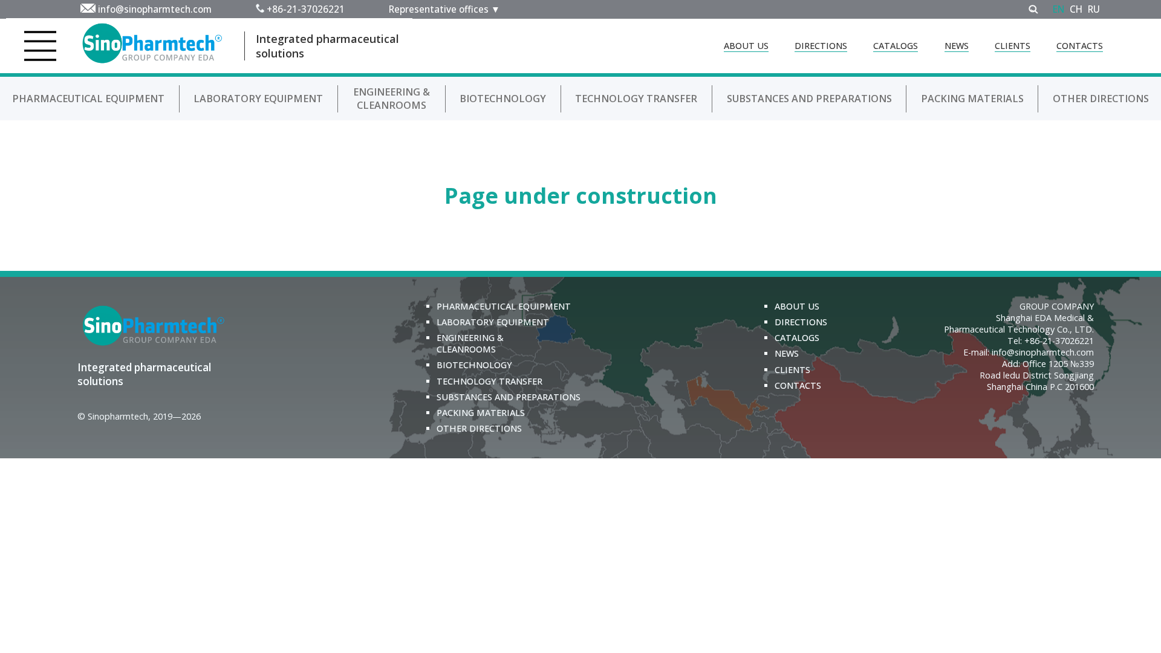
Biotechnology (503, 98)
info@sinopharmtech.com (155, 9)
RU (1094, 9)
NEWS (957, 45)
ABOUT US (746, 45)
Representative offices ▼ (444, 9)
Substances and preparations (809, 98)
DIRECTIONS (821, 45)
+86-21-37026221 (306, 9)
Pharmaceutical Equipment (88, 98)
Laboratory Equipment (258, 98)
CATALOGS (895, 45)
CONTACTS (1079, 45)
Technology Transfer (636, 98)
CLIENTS (1012, 45)
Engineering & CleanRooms (391, 98)
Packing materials (972, 98)
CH (1076, 9)
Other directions (1101, 98)
